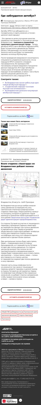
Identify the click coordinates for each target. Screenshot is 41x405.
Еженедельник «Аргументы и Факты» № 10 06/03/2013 (19, 28)
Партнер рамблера (18, 395)
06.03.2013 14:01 (6, 8)
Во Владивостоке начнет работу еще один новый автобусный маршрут (21, 84)
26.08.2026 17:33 (6, 159)
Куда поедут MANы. (15, 130)
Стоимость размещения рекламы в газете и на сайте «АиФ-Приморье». (20, 336)
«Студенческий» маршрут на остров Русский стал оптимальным (18, 88)
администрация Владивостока (12, 199)
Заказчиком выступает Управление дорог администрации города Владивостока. (20, 218)
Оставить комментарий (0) (16, 107)
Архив (12, 26)
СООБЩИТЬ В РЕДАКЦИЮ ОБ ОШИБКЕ (16, 344)
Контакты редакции (10, 332)
